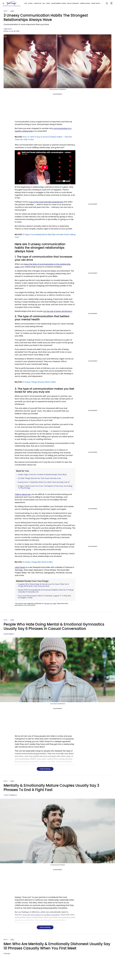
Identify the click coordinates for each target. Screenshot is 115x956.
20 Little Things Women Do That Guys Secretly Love (39, 478)
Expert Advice (95, 3)
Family (48, 3)
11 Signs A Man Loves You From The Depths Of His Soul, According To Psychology (45, 487)
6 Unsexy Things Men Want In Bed (37, 562)
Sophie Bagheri (9, 634)
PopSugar (7, 953)
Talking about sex (23, 494)
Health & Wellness (73, 3)
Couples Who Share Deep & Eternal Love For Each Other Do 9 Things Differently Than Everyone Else (43, 585)
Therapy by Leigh (50, 603)
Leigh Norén (8, 29)
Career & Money (85, 3)
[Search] (106, 3)
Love (25, 3)
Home (5, 11)
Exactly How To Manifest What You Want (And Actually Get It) (44, 482)
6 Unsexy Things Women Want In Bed (39, 382)
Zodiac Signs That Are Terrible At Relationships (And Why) (42, 475)
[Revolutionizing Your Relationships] (12, 3)
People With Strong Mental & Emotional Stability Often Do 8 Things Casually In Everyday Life (46, 591)
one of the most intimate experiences (46, 202)
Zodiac (30, 3)
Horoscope (37, 3)
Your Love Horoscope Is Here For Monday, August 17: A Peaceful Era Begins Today (44, 597)
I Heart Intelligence (10, 795)
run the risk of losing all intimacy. (57, 311)
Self (43, 3)
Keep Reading (45, 769)
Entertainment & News (58, 3)
